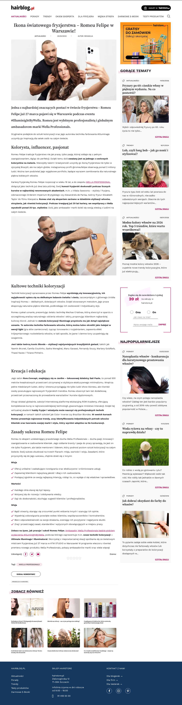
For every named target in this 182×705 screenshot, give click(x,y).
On (154, 312)
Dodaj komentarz (26, 574)
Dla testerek (113, 684)
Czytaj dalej (162, 137)
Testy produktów (153, 16)
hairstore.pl (58, 675)
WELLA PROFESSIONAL (98, 182)
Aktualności (18, 16)
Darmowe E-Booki (128, 16)
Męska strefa (106, 16)
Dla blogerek (113, 676)
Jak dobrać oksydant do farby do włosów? (144, 502)
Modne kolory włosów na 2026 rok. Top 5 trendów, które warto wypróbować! (143, 226)
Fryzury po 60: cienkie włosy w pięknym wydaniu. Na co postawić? (142, 89)
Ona (138, 312)
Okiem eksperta (65, 16)
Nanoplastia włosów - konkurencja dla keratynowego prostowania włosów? (145, 360)
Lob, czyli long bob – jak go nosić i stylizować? (145, 152)
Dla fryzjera (86, 16)
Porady (34, 16)
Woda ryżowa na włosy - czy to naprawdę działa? (142, 430)
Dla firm (111, 680)
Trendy (47, 16)
